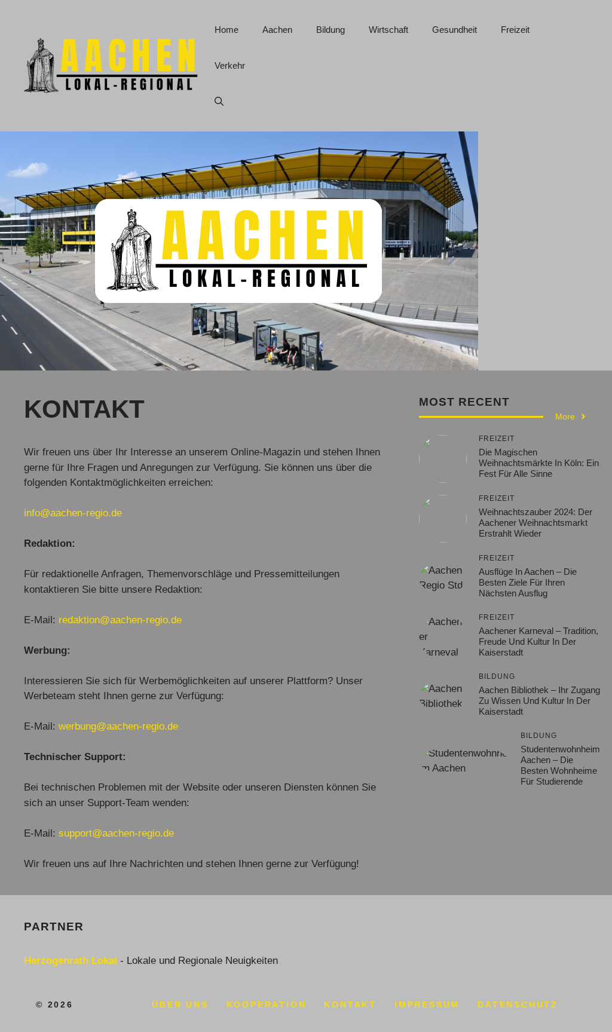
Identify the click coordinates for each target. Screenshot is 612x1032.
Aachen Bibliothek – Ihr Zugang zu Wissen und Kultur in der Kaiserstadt (539, 700)
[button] (219, 102)
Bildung (330, 30)
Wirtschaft (388, 30)
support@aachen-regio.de (116, 833)
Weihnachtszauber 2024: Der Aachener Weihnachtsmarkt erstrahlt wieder (535, 522)
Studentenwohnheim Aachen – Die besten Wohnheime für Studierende (560, 765)
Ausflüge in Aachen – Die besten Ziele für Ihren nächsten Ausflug (528, 582)
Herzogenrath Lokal (70, 960)
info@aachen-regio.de (73, 513)
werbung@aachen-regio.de (118, 726)
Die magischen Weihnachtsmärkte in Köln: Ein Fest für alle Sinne (539, 463)
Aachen (277, 30)
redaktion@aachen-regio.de (120, 620)
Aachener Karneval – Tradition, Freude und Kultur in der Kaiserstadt (538, 641)
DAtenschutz (518, 1004)
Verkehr (230, 65)
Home (226, 30)
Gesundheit (454, 30)
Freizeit (515, 30)
